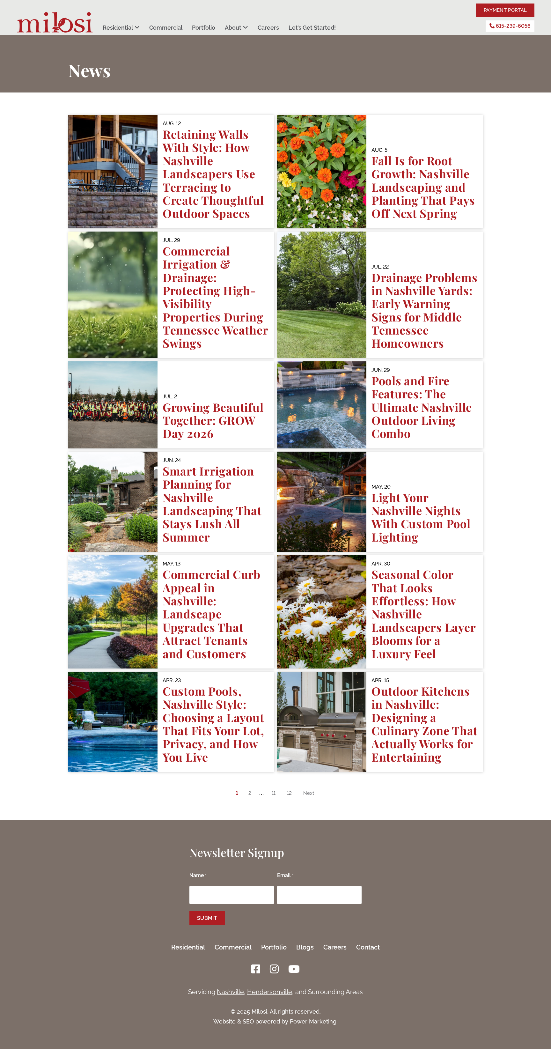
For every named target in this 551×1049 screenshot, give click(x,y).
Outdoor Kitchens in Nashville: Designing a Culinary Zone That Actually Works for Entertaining (424, 724)
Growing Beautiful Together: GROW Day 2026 (213, 420)
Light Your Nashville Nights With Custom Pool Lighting (421, 517)
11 (274, 793)
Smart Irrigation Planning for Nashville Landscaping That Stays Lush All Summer (212, 503)
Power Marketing (313, 1021)
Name (197, 875)
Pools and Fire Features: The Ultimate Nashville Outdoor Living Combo (421, 407)
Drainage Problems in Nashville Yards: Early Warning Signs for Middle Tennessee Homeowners (424, 310)
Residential (118, 27)
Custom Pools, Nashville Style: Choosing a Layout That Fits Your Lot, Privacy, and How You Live (213, 724)
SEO (248, 1021)
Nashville (230, 992)
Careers (268, 27)
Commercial (165, 27)
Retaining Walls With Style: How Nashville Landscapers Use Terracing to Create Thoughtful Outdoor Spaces (213, 173)
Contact (368, 947)
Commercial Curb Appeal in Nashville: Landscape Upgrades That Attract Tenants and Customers (212, 613)
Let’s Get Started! (312, 27)
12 (289, 793)
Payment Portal (505, 10)
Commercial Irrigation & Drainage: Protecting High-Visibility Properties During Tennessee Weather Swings (215, 297)
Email (285, 875)
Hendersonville (269, 992)
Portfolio (203, 27)
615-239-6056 (513, 26)
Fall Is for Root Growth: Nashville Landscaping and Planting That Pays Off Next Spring (423, 187)
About (233, 27)
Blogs (305, 947)
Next (308, 793)
